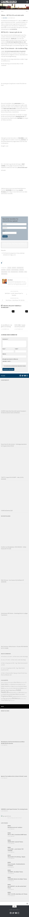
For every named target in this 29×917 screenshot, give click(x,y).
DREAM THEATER (5, 686)
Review (14, 698)
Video (11, 700)
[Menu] (27, 2)
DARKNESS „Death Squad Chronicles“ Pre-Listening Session (14, 809)
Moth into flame (4, 271)
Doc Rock (5, 18)
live (25, 688)
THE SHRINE (21, 271)
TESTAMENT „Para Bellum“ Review (15, 871)
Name (4, 348)
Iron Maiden (20, 688)
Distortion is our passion (16, 684)
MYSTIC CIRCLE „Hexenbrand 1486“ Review (17, 834)
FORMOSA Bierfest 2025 (7, 510)
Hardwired (8, 269)
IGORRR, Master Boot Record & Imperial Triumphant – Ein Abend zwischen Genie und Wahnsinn (14, 412)
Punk (21, 696)
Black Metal (17, 682)
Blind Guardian (22, 682)
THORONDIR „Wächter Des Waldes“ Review (17, 879)
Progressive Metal (6, 696)
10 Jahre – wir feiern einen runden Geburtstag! (18, 656)
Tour (9, 700)
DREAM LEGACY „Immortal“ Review (15, 841)
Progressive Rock (15, 696)
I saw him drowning (15, 269)
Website (4, 354)
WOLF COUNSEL (4, 273)
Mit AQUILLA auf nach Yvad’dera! (15, 827)
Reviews (9, 825)
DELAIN (9, 684)
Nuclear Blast (14, 694)
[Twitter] (22, 375)
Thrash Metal (4, 700)
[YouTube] (25, 375)
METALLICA (21, 269)
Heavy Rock (6, 688)
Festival (12, 686)
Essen (10, 686)
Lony (3, 659)
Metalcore (11, 692)
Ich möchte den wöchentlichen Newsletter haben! (15, 366)
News (2, 11)
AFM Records (6, 682)
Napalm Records (6, 694)
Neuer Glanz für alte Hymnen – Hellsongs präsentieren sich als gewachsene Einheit (14, 445)
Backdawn (14, 267)
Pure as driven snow (14, 271)
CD (25, 682)
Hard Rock (20, 686)
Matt (3, 663)
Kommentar (5, 339)
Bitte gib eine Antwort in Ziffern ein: (10, 359)
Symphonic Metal (23, 698)
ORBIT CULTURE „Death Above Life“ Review (17, 894)
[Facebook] (20, 375)
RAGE (2, 698)
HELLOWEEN (11, 688)
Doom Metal (23, 684)
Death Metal (4, 684)
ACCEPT (2, 682)
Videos (25, 271)
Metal (14, 690)
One (9, 271)
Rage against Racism (7, 698)
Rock (18, 698)
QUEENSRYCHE (24, 696)
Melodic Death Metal (6, 690)
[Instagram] (27, 375)
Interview (15, 688)
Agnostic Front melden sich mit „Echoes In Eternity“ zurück (14, 776)
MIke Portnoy (21, 692)
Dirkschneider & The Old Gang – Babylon (16, 856)
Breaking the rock (20, 267)
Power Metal (21, 694)
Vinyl (13, 700)
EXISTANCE (3, 269)
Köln (24, 688)
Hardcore (16, 686)
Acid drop (9, 267)
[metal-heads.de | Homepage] (11, 2)
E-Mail (3, 231)
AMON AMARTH (10, 682)
